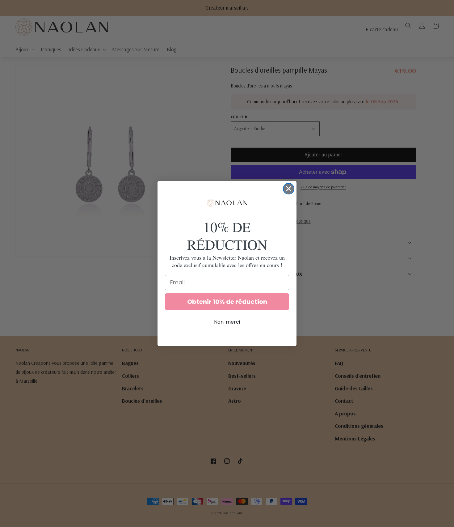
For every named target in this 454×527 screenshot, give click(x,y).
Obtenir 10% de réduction (227, 301)
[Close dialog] (288, 188)
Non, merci (227, 321)
